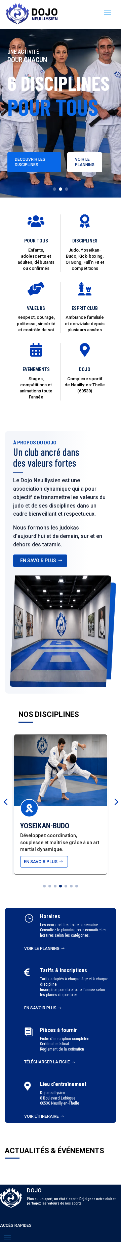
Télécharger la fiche (47, 1062)
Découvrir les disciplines (30, 162)
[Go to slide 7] (76, 886)
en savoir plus (38, 560)
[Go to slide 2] (60, 189)
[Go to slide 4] (60, 886)
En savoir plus (40, 1008)
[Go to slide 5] (66, 886)
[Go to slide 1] (54, 189)
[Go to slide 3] (66, 189)
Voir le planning (84, 162)
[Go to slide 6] (71, 886)
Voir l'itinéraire (41, 1116)
